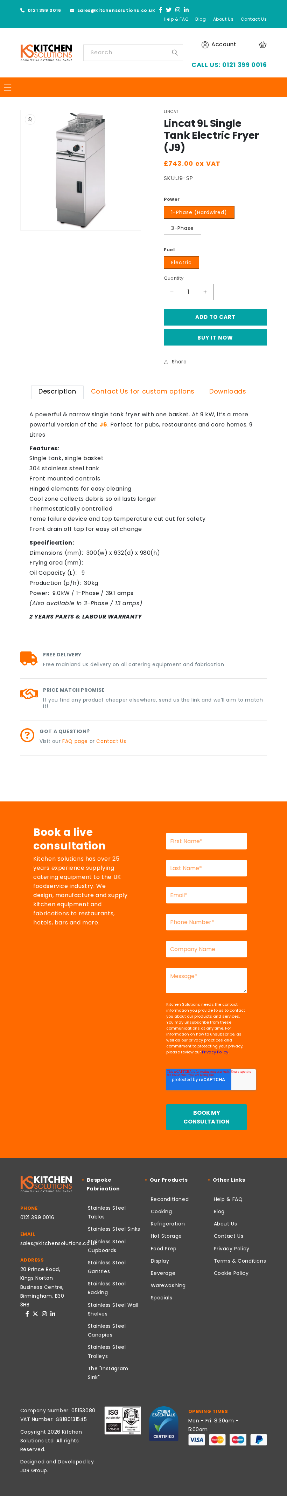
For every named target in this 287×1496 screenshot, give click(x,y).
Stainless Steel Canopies (107, 1330)
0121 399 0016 (43, 10)
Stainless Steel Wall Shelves (113, 1309)
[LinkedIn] (186, 10)
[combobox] (133, 53)
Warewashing (168, 1285)
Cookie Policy (231, 1273)
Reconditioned (170, 1199)
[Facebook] (161, 10)
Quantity (174, 278)
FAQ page (75, 741)
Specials (162, 1297)
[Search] (175, 52)
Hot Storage (166, 1235)
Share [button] (179, 361)
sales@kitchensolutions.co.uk (115, 10)
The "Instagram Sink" (108, 1373)
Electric (181, 262)
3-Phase (182, 228)
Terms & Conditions (240, 1260)
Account (223, 44)
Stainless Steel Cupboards (107, 1246)
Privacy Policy (232, 1248)
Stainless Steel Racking (107, 1288)
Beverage (163, 1273)
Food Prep (164, 1248)
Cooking (161, 1211)
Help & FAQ (176, 19)
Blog (200, 19)
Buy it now (215, 337)
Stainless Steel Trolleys (107, 1351)
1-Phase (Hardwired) (199, 212)
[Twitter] (169, 10)
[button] (263, 44)
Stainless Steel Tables (107, 1212)
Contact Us (254, 19)
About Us (223, 19)
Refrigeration (168, 1223)
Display (160, 1260)
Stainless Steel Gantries (107, 1267)
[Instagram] (178, 10)
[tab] (57, 392)
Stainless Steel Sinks (114, 1228)
